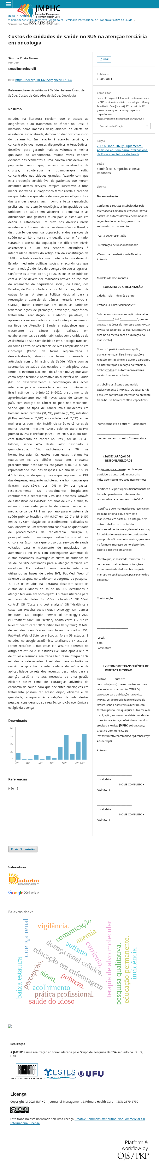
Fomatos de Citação (112, 126)
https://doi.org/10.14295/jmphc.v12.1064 (43, 80)
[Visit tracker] (10, 1027)
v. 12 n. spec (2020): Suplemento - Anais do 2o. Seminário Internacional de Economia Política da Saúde (70, 20)
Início (11, 16)
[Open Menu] (8, 4)
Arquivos (25, 16)
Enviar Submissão (23, 849)
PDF (105, 59)
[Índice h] (23, 894)
